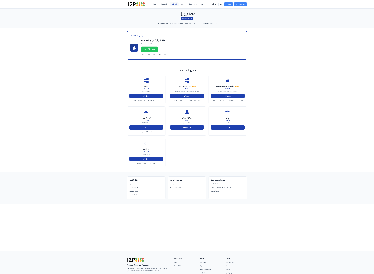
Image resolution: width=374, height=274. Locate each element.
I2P (143, 54)
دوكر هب (228, 127)
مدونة (183, 4)
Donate (228, 4)
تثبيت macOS (133, 187)
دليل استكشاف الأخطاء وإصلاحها (221, 187)
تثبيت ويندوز (133, 184)
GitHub (145, 163)
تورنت (140, 100)
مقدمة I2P (177, 266)
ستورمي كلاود (230, 273)
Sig (165, 54)
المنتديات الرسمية (205, 269)
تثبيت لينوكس (133, 191)
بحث (227, 266)
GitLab (228, 269)
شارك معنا (193, 4)
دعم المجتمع (215, 191)
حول (154, 4)
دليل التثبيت (187, 127)
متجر (202, 4)
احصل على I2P (240, 4)
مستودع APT (152, 54)
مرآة (135, 100)
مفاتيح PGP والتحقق (176, 187)
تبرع (175, 262)
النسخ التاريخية (174, 184)
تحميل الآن (151, 49)
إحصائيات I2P (230, 262)
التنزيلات (174, 4)
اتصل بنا (202, 273)
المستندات (163, 4)
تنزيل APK (146, 127)
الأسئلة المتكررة (216, 184)
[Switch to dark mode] (221, 4)
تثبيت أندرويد (133, 194)
